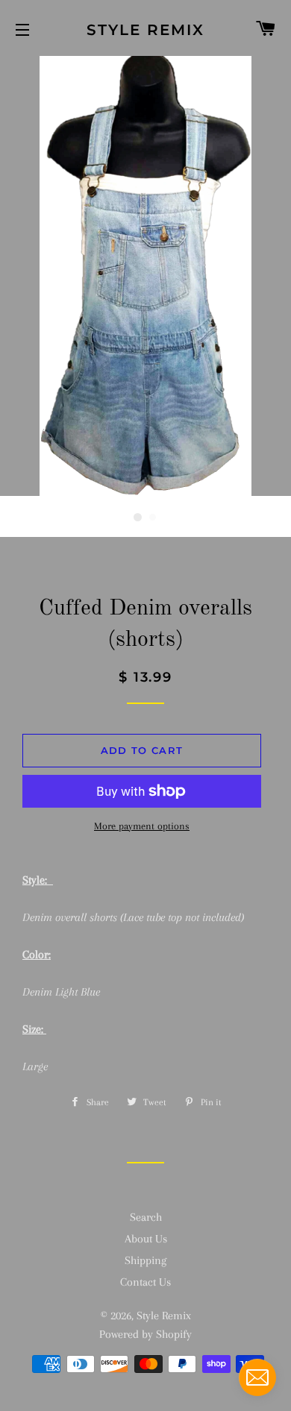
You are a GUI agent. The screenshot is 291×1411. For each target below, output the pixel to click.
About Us (146, 1238)
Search (146, 1217)
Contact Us (145, 1282)
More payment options (142, 826)
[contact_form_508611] (257, 1377)
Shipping (145, 1260)
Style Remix (145, 30)
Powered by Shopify (145, 1334)
